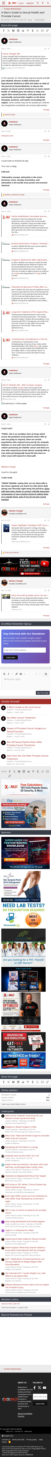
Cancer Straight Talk (11, 53)
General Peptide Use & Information (19, 1172)
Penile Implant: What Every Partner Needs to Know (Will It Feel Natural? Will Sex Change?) (25, 1248)
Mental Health (10, 1235)
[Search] (47, 3)
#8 (49, 590)
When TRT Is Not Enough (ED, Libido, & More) (22, 1132)
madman (6, 20)
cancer (29, 20)
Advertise (28, 1431)
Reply (47, 110)
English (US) (8, 1436)
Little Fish (16, 1304)
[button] (4, 674)
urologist (20, 388)
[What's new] (42, 3)
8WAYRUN (29, 1455)
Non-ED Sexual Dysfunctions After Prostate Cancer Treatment (24, 743)
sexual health (39, 20)
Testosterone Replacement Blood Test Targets (25, 1175)
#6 (49, 424)
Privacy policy (31, 1439)
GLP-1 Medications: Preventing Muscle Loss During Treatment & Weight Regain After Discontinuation (25, 1262)
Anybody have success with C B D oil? (22, 1155)
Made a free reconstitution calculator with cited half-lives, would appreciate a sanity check (26, 1165)
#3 (49, 156)
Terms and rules (18, 1439)
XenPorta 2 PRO (7, 1455)
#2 (49, 131)
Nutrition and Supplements (16, 1123)
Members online (9, 1299)
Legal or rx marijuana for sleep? (19, 1230)
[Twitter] (39, 1388)
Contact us (6, 1439)
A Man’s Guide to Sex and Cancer (24, 707)
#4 (49, 211)
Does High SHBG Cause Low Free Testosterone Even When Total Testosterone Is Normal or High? (26, 1199)
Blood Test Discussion (13, 1181)
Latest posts (7, 1111)
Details (26, 1451)
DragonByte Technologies (14, 1451)
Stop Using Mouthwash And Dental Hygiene (25, 1221)
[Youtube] (44, 1388)
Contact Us (19, 1431)
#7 (49, 520)
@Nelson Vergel (8, 466)
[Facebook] (34, 1388)
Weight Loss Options (13, 1269)
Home (4, 1442)
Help (40, 1439)
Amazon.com (7, 135)
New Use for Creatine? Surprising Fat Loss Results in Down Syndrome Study (24, 1117)
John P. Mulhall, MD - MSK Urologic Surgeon (22, 385)
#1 (49, 49)
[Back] (37, 3)
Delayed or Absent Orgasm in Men (20, 1127)
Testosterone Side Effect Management (20, 1192)
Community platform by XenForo (22, 1447)
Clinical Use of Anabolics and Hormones (20, 1292)
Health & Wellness (12, 1143)
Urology (38, 273)
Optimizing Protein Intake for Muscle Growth (25, 1239)
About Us (9, 1431)
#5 (49, 380)
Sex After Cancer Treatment (21, 717)
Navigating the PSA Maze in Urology (21, 1147)
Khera (36, 346)
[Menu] (4, 3)
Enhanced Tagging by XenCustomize (15, 1453)
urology (16, 273)
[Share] (45, 48)
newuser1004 (6, 1304)
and (14, 195)
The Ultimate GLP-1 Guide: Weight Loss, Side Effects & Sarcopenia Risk (25, 1274)
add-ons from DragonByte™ (31, 1449)
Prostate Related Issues (23, 710)
